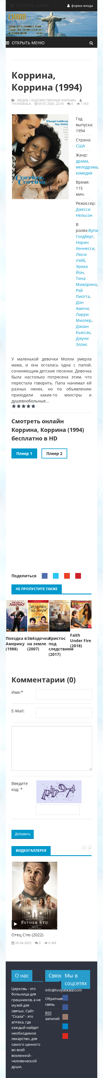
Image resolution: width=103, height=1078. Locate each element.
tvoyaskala (21, 103)
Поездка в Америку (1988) (16, 644)
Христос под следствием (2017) (59, 646)
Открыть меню (32, 5)
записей (52, 1015)
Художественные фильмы (53, 100)
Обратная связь (54, 1001)
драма (82, 161)
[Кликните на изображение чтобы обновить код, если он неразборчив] (60, 801)
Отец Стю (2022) (27, 934)
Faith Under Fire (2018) (80, 641)
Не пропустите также (37, 588)
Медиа (22, 100)
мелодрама (87, 167)
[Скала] (65, 998)
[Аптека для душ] (65, 1007)
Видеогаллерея (31, 850)
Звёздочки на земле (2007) (38, 644)
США (80, 146)
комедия (84, 173)
